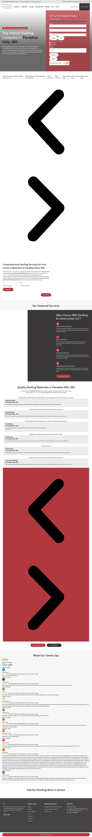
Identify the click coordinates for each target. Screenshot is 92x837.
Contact (57, 6)
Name (50, 23)
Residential (17, 6)
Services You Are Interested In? (56, 40)
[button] (46, 122)
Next (61, 38)
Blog (52, 6)
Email (50, 32)
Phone (50, 28)
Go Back (53, 38)
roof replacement (37, 273)
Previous (53, 55)
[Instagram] (87, 2)
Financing (47, 6)
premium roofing (37, 392)
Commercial (24, 6)
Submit (53, 58)
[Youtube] (89, 2)
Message (51, 47)
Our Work (31, 6)
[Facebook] (84, 2)
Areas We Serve (39, 6)
